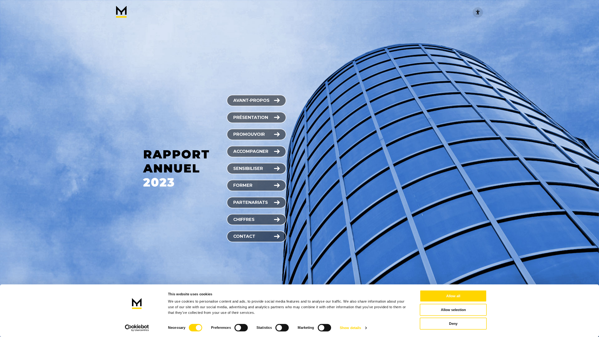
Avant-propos (251, 100)
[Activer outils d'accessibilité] (478, 12)
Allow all (453, 296)
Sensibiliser (248, 168)
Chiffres (244, 219)
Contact (244, 236)
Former (242, 185)
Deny (453, 324)
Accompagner (250, 151)
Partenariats (250, 202)
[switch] (241, 327)
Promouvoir (249, 134)
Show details (350, 328)
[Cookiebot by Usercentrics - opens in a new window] (137, 327)
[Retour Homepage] (121, 12)
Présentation (250, 117)
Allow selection (453, 310)
